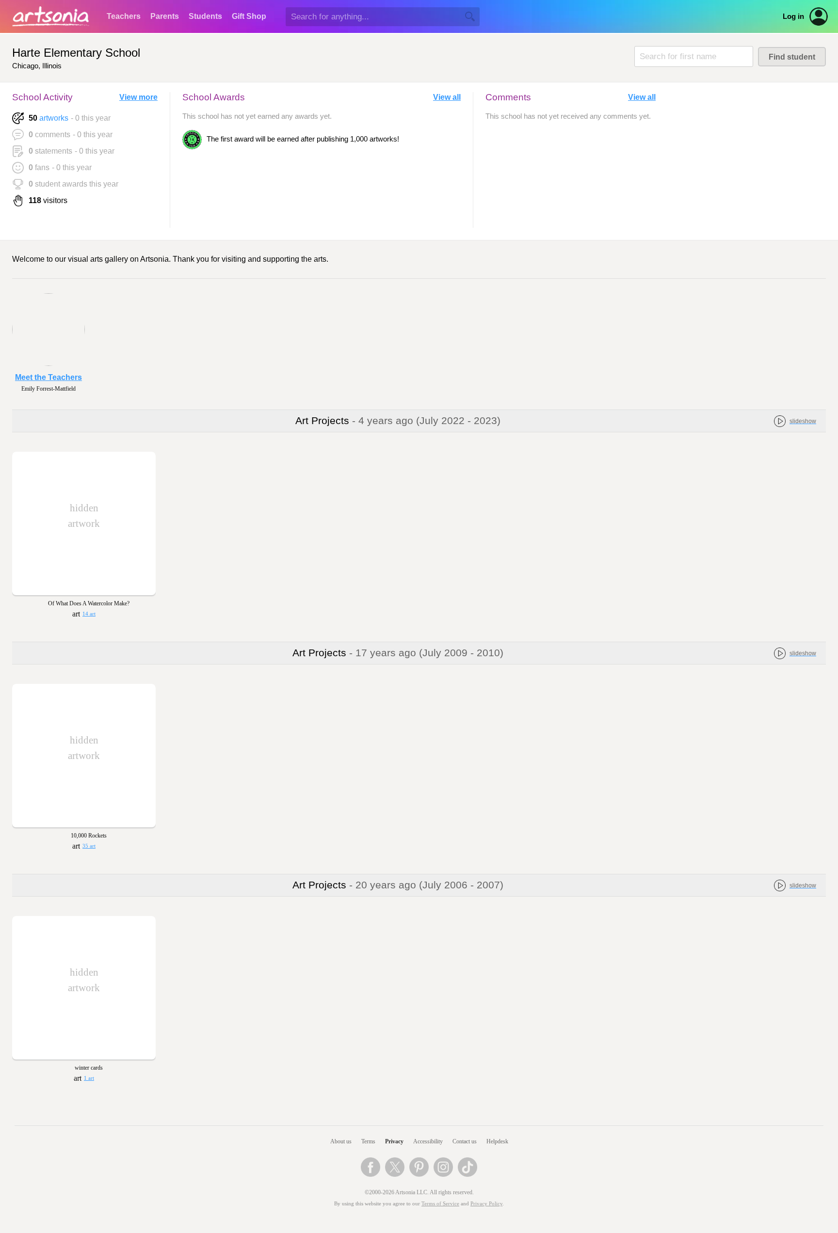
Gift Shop (249, 16)
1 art (89, 1078)
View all (447, 97)
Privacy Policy (486, 1203)
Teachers (124, 16)
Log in (793, 16)
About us (341, 1141)
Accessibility (428, 1141)
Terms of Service (440, 1203)
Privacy (394, 1141)
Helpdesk (497, 1141)
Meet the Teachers (48, 377)
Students (205, 16)
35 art (89, 846)
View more (138, 97)
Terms (368, 1141)
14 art (89, 613)
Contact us (464, 1141)
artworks (53, 118)
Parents (164, 16)
